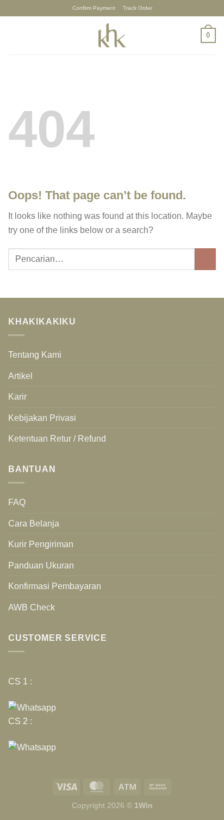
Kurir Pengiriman (40, 544)
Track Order (137, 8)
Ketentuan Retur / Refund (57, 438)
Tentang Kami (34, 354)
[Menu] (14, 35)
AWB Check (31, 607)
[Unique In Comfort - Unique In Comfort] (112, 35)
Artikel (20, 376)
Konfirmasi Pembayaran (54, 586)
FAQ (17, 502)
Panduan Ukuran (41, 565)
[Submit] (205, 259)
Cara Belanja (33, 523)
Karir (17, 396)
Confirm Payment (93, 8)
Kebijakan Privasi (42, 418)
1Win (143, 805)
